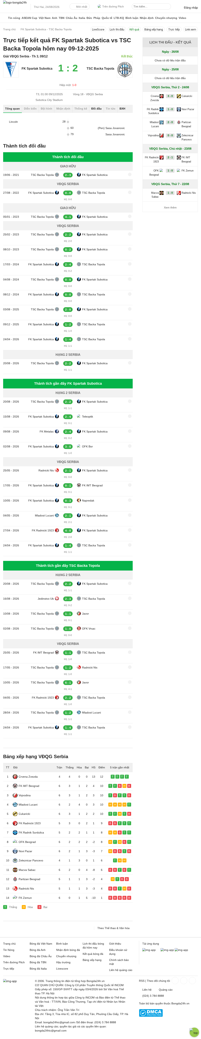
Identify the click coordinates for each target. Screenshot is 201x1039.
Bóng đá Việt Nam (41, 943)
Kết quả (134, 29)
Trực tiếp (174, 29)
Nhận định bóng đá (68, 949)
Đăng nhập (191, 7)
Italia (82, 17)
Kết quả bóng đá (93, 953)
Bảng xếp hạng (153, 29)
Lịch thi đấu (117, 29)
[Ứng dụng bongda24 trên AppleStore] (181, 949)
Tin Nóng (8, 949)
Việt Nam (44, 17)
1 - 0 (170, 109)
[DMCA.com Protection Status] (151, 1015)
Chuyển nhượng (166, 17)
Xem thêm (170, 207)
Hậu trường (63, 962)
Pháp (96, 17)
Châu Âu (71, 17)
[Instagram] (183, 980)
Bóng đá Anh (38, 949)
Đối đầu (96, 108)
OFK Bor (87, 446)
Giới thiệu (115, 943)
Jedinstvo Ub (46, 598)
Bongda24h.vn (180, 1003)
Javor (85, 613)
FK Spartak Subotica (95, 174)
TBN (61, 17)
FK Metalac (47, 431)
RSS (141, 980)
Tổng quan (12, 108)
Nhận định (147, 17)
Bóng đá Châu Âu (41, 956)
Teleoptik (87, 416)
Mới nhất (81, 6)
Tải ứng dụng (150, 943)
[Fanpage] (175, 980)
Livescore (62, 968)
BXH (122, 108)
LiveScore (98, 29)
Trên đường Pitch (113, 6)
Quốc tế (107, 17)
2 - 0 (170, 122)
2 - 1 (170, 157)
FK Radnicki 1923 (43, 530)
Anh (54, 17)
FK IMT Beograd (92, 485)
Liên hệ (147, 989)
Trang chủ (9, 943)
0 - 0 (170, 135)
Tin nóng (14, 17)
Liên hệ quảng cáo (120, 970)
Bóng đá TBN (38, 962)
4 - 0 (170, 96)
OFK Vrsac (88, 628)
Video (182, 17)
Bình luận (131, 17)
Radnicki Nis (46, 470)
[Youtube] (192, 980)
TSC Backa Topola (42, 174)
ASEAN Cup (29, 17)
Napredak (88, 500)
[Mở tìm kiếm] (168, 7)
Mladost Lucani (44, 515)
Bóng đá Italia (38, 968)
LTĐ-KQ (119, 17)
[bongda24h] (4, 18)
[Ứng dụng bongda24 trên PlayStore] (167, 949)
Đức (89, 17)
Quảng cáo (166, 989)
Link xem (190, 29)
